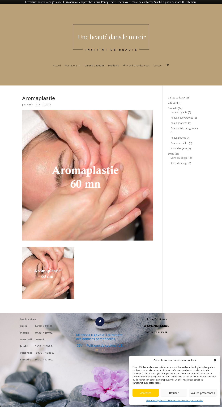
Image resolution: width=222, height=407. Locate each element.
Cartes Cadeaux (94, 65)
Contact (157, 65)
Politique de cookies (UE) (104, 345)
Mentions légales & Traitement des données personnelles (174, 400)
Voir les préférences (203, 393)
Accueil (57, 65)
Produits (113, 65)
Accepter (145, 393)
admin (30, 104)
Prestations (71, 65)
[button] (215, 360)
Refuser (174, 393)
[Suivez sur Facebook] (99, 321)
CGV (79, 345)
